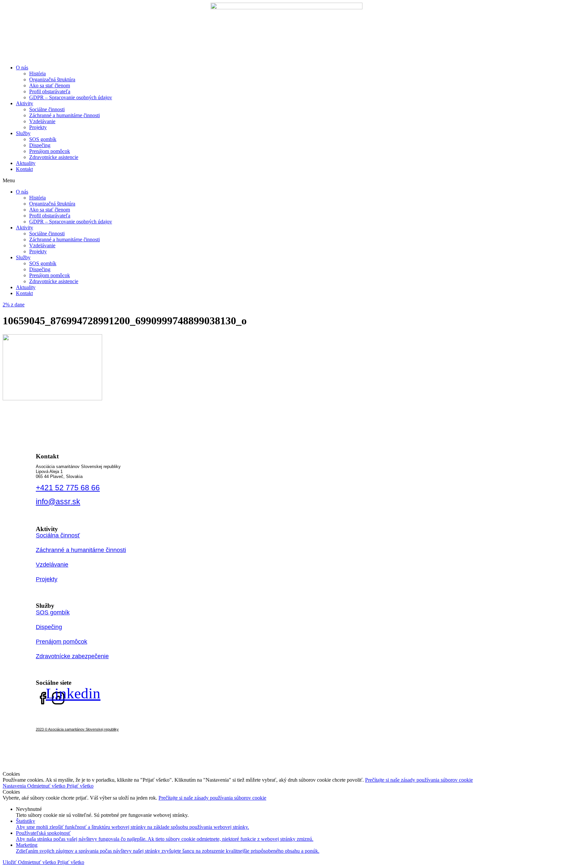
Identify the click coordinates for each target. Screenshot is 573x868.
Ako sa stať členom (49, 85)
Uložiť (10, 862)
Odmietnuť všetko (47, 786)
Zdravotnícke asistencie (53, 157)
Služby (23, 133)
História (37, 73)
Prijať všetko (80, 786)
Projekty (38, 127)
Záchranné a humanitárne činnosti (64, 115)
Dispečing (39, 145)
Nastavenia (15, 786)
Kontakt (24, 169)
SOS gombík (42, 139)
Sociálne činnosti (47, 109)
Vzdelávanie (42, 121)
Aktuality (25, 163)
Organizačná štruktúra (52, 79)
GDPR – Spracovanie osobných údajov (70, 97)
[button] (286, 181)
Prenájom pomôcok (49, 151)
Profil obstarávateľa (49, 91)
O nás (22, 67)
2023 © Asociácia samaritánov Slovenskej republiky (77, 729)
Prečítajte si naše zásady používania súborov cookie (419, 780)
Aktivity (24, 103)
